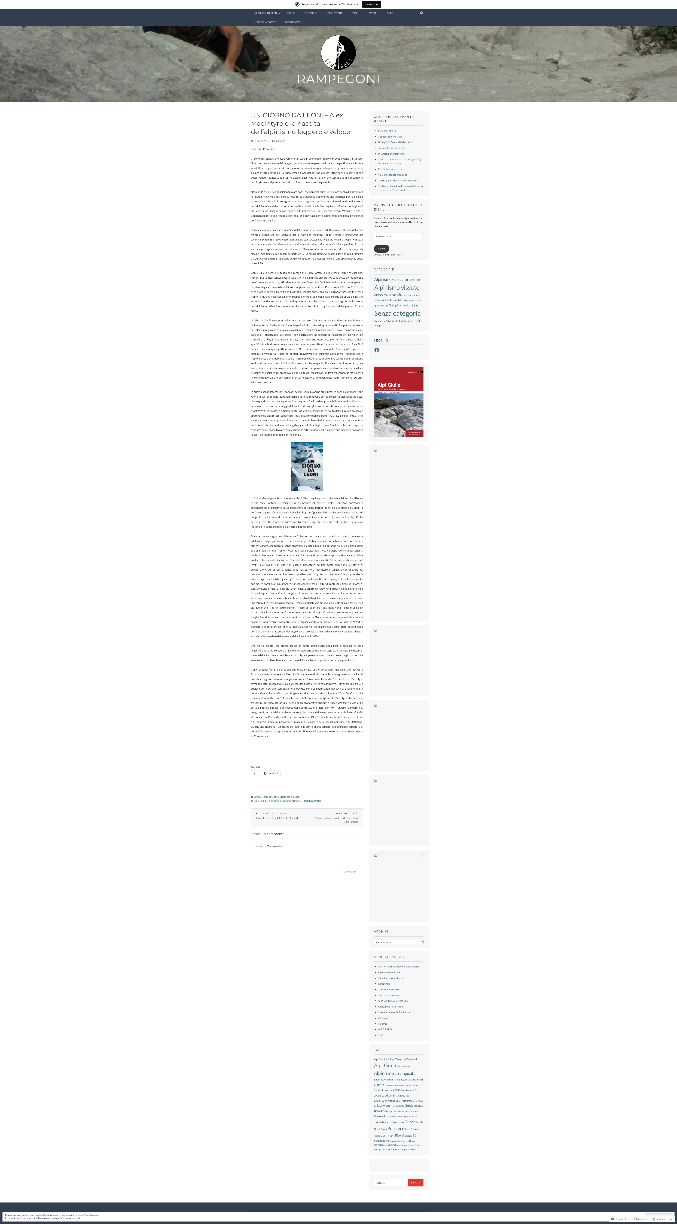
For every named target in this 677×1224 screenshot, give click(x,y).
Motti (403, 1122)
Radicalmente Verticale (390, 1006)
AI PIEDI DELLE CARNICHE (393, 1000)
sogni (386, 1145)
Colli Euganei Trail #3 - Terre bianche (398, 180)
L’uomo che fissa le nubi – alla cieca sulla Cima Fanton (336, 817)
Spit (391, 1144)
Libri (407, 1111)
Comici (397, 1089)
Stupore (403, 1145)
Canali (411, 1079)
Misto (396, 1116)
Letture (372, 13)
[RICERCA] (421, 13)
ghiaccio (379, 1105)
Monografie (406, 300)
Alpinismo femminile (389, 972)
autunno (378, 1079)
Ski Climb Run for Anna (267, 13)
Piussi (407, 1129)
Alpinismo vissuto (396, 287)
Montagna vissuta (264, 21)
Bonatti (395, 1080)
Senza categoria (271, 796)
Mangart (379, 1116)
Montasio (413, 1116)
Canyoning (414, 294)
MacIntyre (308, 800)
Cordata (404, 1090)
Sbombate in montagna (390, 977)
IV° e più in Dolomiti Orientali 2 (395, 142)
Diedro (418, 1090)
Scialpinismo (397, 305)
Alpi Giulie (386, 1065)
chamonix (408, 1085)
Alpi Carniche (381, 1059)
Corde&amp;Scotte (389, 989)
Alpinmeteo (381, 294)
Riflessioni (311, 13)
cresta (411, 1090)
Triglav (404, 1149)
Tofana (418, 1145)
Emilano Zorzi (403, 1096)
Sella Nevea (403, 1141)
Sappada (408, 1136)
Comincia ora (371, 4)
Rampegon (279, 140)
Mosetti (395, 1122)
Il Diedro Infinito (387, 130)
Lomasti (414, 1111)
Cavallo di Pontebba (394, 1085)
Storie (397, 1145)
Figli (399, 1101)
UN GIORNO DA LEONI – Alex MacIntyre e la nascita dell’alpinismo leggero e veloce (300, 123)
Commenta (350, 871)
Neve (410, 1121)
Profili (291, 13)
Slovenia (379, 1144)
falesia (393, 1100)
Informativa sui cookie (70, 1218)
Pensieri (395, 1128)
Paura (383, 1129)
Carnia (379, 1085)
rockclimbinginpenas (389, 995)
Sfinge (412, 1141)
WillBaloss (383, 1017)
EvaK (381, 1035)
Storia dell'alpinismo (290, 796)
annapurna (285, 800)
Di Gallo (377, 1095)
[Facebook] (377, 350)
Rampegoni (338, 78)
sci (386, 305)
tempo (411, 1145)
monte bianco (382, 1122)
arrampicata (398, 295)
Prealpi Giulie (380, 1135)
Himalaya (297, 800)
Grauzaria (398, 1105)
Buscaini (403, 1079)
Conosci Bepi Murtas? (390, 136)
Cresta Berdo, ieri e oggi (391, 169)
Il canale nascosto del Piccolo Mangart (277, 815)
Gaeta (416, 1101)
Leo (395, 1111)
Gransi (388, 1105)
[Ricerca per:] (390, 1182)
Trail (355, 13)
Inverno (380, 300)
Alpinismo (274, 800)
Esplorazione (382, 1100)
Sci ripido (412, 305)
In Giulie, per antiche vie (391, 153)
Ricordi (399, 1135)
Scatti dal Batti (293, 21)
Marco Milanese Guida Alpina (394, 1012)
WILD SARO (385, 1029)
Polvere (415, 1129)
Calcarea (383, 1023)
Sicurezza (379, 321)
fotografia (407, 1100)
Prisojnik (391, 1136)
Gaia (421, 1101)
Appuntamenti (335, 13)
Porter (317, 800)
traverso (395, 1149)
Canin (418, 1079)
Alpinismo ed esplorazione (397, 279)
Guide (389, 13)
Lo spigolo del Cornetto (391, 147)
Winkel (411, 1149)
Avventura (387, 1080)
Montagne (403, 1116)
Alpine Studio (261, 800)
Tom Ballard (379, 1149)
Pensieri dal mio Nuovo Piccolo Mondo (399, 966)
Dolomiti (389, 1095)
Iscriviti (381, 248)
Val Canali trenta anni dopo (392, 174)
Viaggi (377, 325)
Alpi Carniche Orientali (403, 1059)
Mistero (389, 1116)
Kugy (389, 1111)
